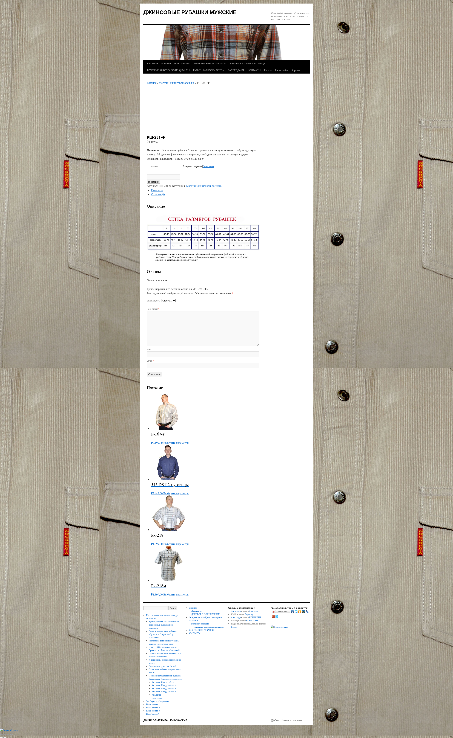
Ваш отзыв (153, 308)
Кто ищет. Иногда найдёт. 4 (164, 691)
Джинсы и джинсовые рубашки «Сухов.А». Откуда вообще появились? (162, 634)
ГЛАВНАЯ (152, 63)
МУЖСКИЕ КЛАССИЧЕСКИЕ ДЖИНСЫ (168, 70)
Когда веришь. (152, 704)
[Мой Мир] (303, 611)
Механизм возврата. (200, 623)
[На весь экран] (4, 734)
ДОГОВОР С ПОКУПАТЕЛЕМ (205, 614)
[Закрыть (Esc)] (11, 734)
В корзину (153, 182)
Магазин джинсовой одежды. (176, 83)
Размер (154, 166)
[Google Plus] (273, 616)
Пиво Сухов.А (152, 713)
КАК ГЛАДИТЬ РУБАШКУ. (202, 630)
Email (150, 360)
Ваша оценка (154, 300)
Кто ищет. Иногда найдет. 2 (164, 685)
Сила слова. (157, 697)
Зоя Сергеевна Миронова (157, 701)
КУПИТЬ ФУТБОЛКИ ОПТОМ (208, 70)
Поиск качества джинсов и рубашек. (165, 675)
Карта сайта (281, 70)
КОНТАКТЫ (254, 70)
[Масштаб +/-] (1, 734)
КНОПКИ (156, 694)
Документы (196, 610)
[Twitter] (296, 611)
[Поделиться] (8, 734)
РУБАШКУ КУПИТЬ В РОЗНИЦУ (247, 63)
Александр (236, 610)
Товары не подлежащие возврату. (209, 626)
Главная (151, 83)
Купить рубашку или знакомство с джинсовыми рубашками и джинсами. (164, 624)
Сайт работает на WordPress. (288, 720)
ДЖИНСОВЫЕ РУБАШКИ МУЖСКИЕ (190, 12)
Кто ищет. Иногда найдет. (163, 682)
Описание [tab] (157, 190)
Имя (150, 349)
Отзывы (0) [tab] (158, 194)
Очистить (208, 166)
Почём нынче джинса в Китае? (162, 666)
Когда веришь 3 (153, 710)
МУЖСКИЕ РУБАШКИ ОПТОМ (210, 63)
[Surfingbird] (277, 616)
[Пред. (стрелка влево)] (1, 737)
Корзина (296, 70)
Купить (268, 70)
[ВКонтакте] (292, 611)
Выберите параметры (176, 442)
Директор (193, 607)
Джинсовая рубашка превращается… (165, 678)
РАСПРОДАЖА (236, 70)
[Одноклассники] (300, 611)
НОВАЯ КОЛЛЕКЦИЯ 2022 (175, 63)
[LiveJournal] (307, 611)
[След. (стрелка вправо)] (4, 737)
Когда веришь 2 (153, 707)
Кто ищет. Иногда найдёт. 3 (164, 688)
